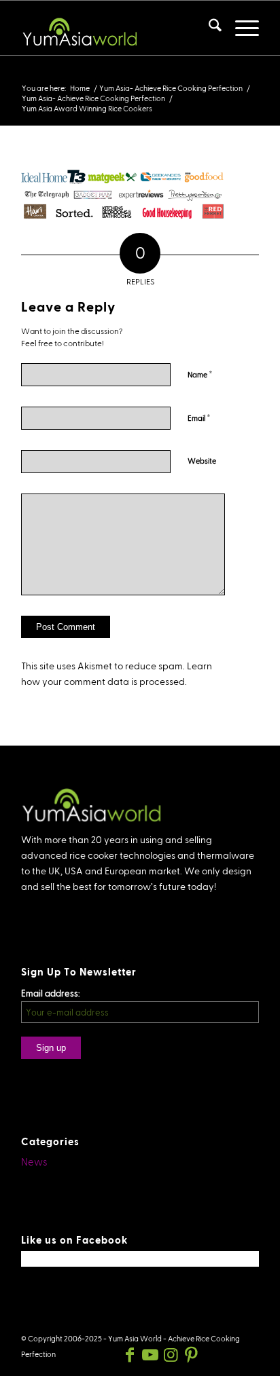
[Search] (208, 28)
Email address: (50, 993)
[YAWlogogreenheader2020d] (116, 28)
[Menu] (240, 28)
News (34, 1162)
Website (202, 461)
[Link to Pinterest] (191, 1355)
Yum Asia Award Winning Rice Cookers (118, 75)
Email (199, 417)
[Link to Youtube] (150, 1355)
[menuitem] (208, 28)
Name (200, 374)
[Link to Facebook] (130, 1355)
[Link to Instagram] (170, 1355)
